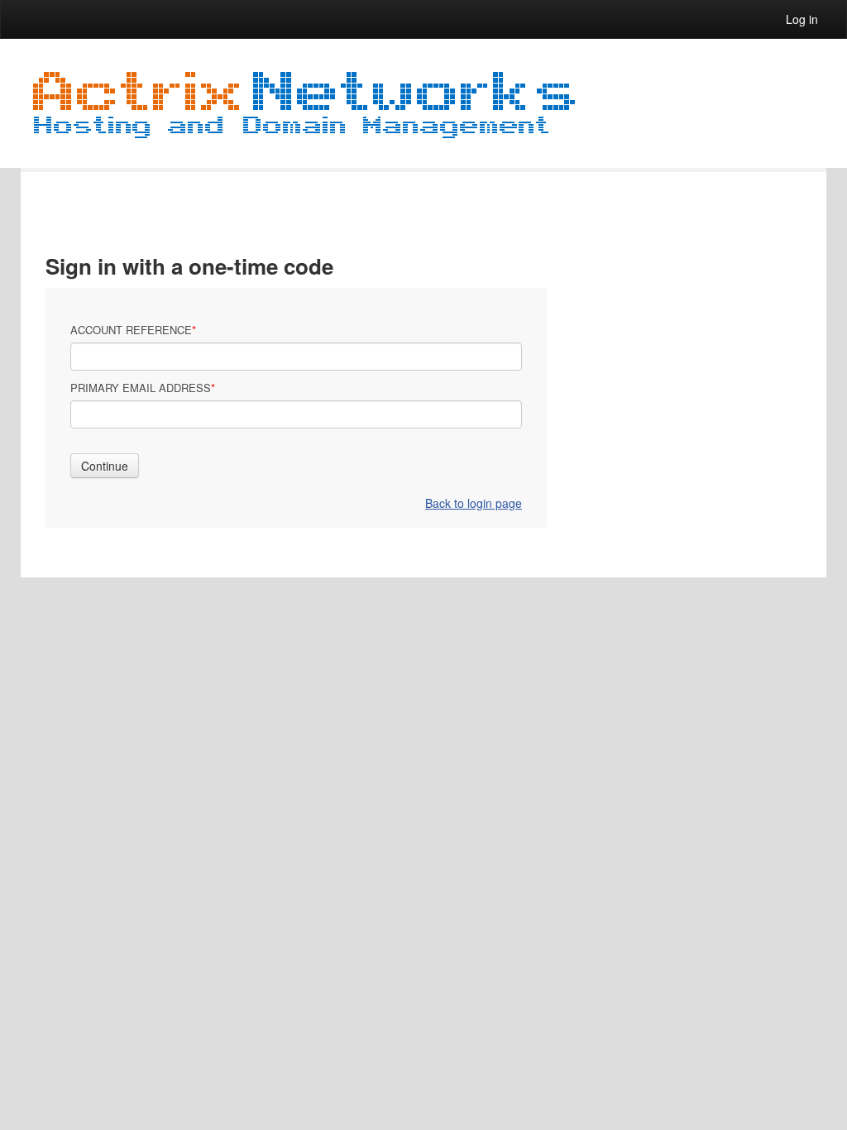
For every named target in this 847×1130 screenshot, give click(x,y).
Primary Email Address (140, 387)
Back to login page (473, 503)
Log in (802, 19)
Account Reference (131, 330)
